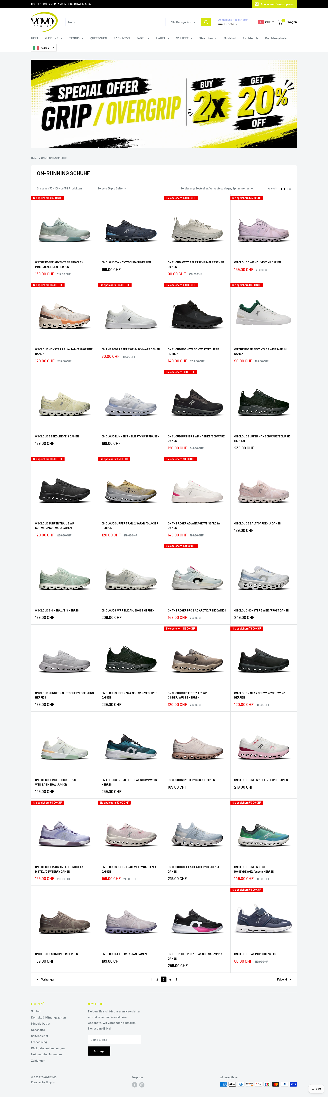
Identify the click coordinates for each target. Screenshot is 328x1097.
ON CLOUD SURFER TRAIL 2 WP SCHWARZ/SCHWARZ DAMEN (54, 525)
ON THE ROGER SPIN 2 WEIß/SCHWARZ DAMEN (131, 349)
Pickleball (229, 38)
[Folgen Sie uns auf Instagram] (141, 1084)
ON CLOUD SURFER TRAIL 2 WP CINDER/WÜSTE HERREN (187, 695)
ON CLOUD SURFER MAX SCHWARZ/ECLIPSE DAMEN (129, 695)
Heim (34, 158)
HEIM (34, 38)
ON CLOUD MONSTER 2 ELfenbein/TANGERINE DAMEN (64, 351)
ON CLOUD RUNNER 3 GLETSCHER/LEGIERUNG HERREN (64, 695)
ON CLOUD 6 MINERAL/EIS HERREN (57, 610)
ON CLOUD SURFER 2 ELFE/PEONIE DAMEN (261, 780)
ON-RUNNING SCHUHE (54, 158)
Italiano (45, 47)
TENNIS (74, 38)
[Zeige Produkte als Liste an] (289, 188)
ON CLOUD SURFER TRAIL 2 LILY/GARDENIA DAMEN (129, 869)
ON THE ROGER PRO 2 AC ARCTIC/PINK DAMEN (197, 610)
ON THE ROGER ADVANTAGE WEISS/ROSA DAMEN (194, 525)
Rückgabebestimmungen (48, 1048)
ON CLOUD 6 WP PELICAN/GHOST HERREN (128, 610)
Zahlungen (38, 1060)
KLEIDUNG (51, 38)
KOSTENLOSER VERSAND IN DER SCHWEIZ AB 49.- (62, 4)
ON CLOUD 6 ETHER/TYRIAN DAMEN (124, 954)
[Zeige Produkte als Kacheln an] (283, 188)
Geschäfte (38, 1029)
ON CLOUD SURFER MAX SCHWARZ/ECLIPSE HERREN (262, 438)
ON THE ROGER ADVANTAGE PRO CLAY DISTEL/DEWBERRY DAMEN (59, 869)
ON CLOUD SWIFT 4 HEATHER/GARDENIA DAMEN (193, 869)
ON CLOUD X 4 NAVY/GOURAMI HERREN (126, 262)
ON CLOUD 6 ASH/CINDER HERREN (56, 954)
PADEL (140, 38)
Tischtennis (251, 38)
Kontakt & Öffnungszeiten (48, 1017)
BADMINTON (122, 38)
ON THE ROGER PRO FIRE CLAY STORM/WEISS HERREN (130, 782)
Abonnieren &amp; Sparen (277, 4)
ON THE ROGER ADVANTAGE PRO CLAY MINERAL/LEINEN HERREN (59, 264)
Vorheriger (47, 979)
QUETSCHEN (98, 38)
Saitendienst (39, 1036)
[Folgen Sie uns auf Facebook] (134, 1084)
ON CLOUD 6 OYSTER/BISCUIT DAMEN (191, 780)
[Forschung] (206, 22)
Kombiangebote (276, 38)
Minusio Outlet (40, 1023)
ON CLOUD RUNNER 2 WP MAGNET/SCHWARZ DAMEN (196, 438)
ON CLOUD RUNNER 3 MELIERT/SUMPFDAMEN (130, 436)
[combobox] (44, 47)
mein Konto (226, 24)
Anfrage (99, 1051)
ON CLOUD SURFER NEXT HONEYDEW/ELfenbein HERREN (254, 869)
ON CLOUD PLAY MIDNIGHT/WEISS (255, 954)
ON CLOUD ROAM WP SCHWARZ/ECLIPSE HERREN (193, 351)
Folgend (282, 979)
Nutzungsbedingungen (46, 1054)
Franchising (39, 1042)
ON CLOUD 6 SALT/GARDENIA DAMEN (257, 523)
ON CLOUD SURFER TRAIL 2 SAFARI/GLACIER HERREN (130, 525)
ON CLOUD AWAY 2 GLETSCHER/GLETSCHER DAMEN (196, 264)
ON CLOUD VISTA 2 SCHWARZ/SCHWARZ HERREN (259, 695)
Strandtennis (208, 38)
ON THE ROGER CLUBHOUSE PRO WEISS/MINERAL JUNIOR (55, 782)
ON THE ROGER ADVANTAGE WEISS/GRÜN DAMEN (260, 351)
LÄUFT (160, 38)
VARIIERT (182, 38)
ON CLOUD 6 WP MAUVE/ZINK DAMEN (257, 262)
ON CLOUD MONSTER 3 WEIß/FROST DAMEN (261, 610)
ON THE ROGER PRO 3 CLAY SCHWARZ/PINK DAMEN (195, 956)
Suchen (36, 1011)
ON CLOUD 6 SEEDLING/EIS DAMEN (57, 436)
